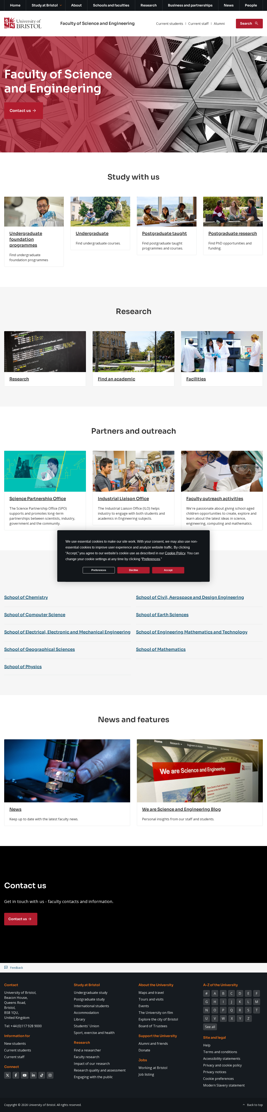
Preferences (98, 570)
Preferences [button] (151, 559)
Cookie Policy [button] (175, 553)
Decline (133, 570)
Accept (168, 570)
